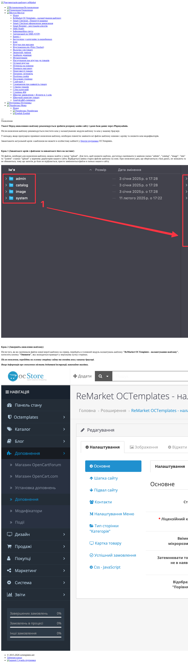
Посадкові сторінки (22, 79)
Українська (32, 110)
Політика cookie (21, 76)
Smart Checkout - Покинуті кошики (30, 20)
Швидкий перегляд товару (26, 97)
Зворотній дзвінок (22, 52)
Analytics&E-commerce (24, 100)
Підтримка (25, 102)
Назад (16, 15)
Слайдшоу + (19, 81)
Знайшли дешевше (22, 55)
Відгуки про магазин (23, 44)
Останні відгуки (21, 63)
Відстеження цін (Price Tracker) (28, 47)
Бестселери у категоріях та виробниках (32, 39)
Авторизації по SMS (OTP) (26, 34)
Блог (15, 42)
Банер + (17, 36)
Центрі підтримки (89, 141)
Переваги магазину (22, 68)
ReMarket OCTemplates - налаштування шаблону (37, 18)
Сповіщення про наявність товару (30, 84)
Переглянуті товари (23, 71)
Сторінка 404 (19, 92)
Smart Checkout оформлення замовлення (33, 23)
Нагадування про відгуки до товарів (31, 60)
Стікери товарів (21, 87)
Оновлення (27, 10)
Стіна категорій (21, 89)
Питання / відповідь (23, 73)
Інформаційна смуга (23, 31)
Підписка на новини (23, 65)
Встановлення (31, 7)
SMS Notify (18, 28)
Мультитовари (20, 57)
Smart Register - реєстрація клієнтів (30, 26)
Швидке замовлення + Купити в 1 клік (32, 95)
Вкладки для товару (23, 50)
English (26, 113)
